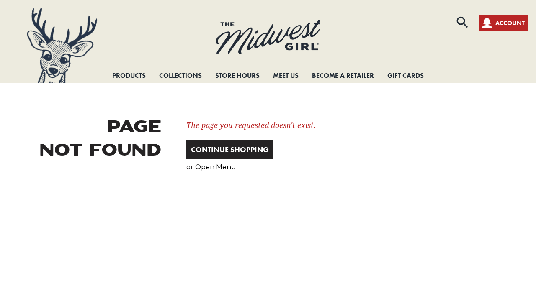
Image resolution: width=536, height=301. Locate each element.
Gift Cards (405, 75)
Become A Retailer (343, 75)
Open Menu (215, 167)
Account (510, 23)
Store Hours (237, 75)
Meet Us (286, 75)
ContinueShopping (230, 149)
